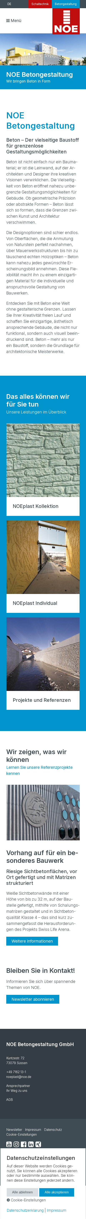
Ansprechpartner (18, 1086)
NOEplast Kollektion (43, 470)
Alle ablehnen (22, 1192)
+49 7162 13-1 (16, 1072)
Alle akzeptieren (57, 1192)
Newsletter (14, 1130)
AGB (9, 1100)
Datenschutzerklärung (25, 1210)
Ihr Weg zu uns (16, 1091)
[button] (32, 941)
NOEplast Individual (43, 567)
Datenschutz (53, 1130)
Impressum (33, 1130)
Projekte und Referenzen (43, 663)
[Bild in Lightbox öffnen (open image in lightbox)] (43, 812)
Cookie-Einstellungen (21, 1135)
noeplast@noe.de (18, 1077)
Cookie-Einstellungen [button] (28, 1200)
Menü (16, 20)
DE (9, 4)
